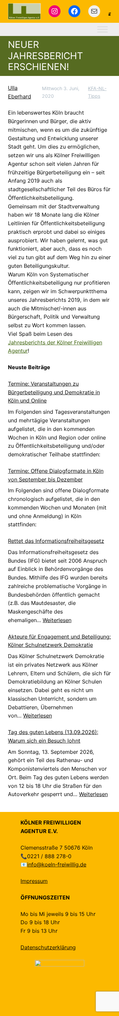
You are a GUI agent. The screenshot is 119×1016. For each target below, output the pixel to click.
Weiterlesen (57, 620)
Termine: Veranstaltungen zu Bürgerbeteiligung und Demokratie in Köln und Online (54, 392)
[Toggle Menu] (102, 29)
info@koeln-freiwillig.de (56, 864)
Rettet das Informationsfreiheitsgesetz (56, 541)
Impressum (34, 881)
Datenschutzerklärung (48, 947)
